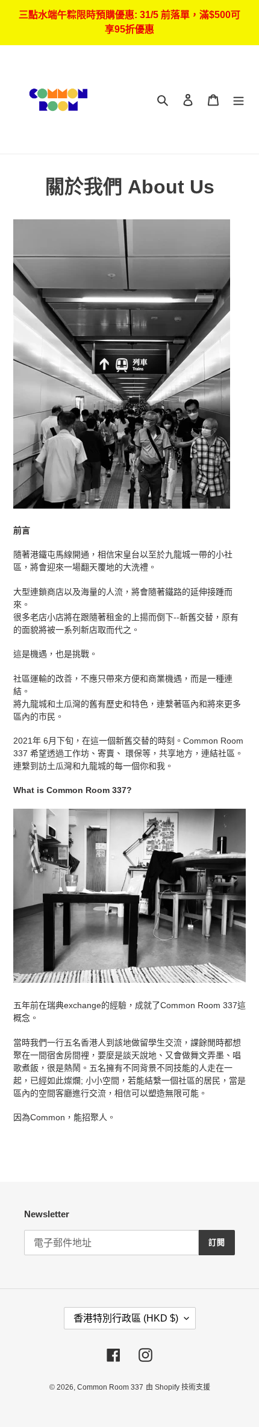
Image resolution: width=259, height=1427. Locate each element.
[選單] (238, 100)
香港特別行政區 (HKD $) (125, 1318)
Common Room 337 (110, 1387)
